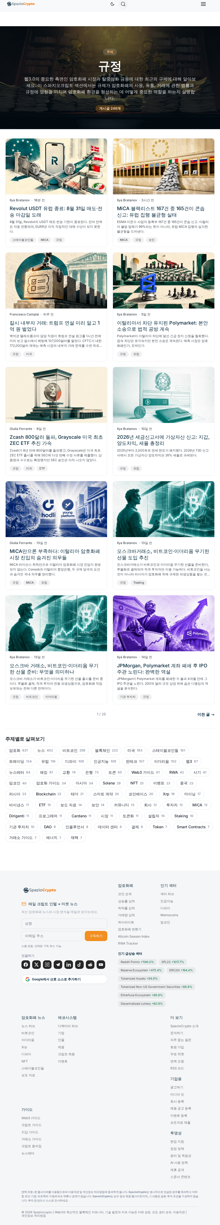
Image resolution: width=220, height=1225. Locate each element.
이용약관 (179, 1212)
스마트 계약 (103, 794)
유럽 (136, 354)
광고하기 (176, 1087)
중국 (184, 783)
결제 (135, 827)
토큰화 (128, 816)
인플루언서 (74, 827)
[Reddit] (90, 964)
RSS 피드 (177, 1068)
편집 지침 (177, 1141)
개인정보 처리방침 (33, 1216)
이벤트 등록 (178, 1116)
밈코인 (14, 783)
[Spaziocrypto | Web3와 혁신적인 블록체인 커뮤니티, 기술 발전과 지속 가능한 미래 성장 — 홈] (64, 890)
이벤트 (158, 783)
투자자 (172, 805)
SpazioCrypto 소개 (184, 1026)
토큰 (112, 772)
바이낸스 (16, 805)
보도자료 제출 (180, 1122)
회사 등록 (177, 1101)
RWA (173, 772)
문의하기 (176, 1033)
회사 (148, 805)
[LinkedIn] (68, 964)
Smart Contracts (191, 827)
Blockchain (46, 794)
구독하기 (96, 936)
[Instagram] (47, 964)
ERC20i (181, 970)
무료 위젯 (177, 1054)
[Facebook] (25, 964)
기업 (61, 1033)
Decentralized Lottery (142, 1004)
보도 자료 (68, 805)
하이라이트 (126, 922)
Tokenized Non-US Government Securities (156, 987)
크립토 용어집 (31, 1146)
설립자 (153, 816)
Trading (138, 582)
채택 (74, 837)
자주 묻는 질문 (180, 1040)
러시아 (14, 794)
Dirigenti (16, 816)
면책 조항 (177, 1061)
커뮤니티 (121, 805)
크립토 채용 (66, 1054)
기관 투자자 (127, 697)
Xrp (166, 794)
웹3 (189, 761)
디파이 (70, 761)
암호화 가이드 (48, 783)
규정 (59, 240)
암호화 (14, 750)
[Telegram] (58, 964)
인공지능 (101, 761)
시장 (104, 816)
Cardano (79, 816)
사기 (197, 772)
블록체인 (102, 750)
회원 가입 (177, 1047)
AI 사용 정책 (179, 1163)
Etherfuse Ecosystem (142, 995)
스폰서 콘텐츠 (180, 1177)
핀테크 (131, 761)
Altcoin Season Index (134, 936)
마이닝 (190, 794)
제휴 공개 (177, 1170)
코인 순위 (125, 894)
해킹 (43, 772)
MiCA (45, 240)
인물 (61, 1040)
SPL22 (173, 962)
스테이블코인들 (23, 240)
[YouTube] (101, 964)
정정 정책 (177, 1149)
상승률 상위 (126, 901)
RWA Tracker (128, 943)
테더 (74, 794)
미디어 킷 (177, 1094)
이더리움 (51, 697)
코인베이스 (138, 794)
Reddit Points (137, 962)
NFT (134, 783)
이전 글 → (206, 714)
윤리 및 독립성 (180, 1156)
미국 (29, 354)
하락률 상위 (126, 908)
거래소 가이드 (21, 837)
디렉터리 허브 (68, 1026)
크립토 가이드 (31, 1125)
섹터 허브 (167, 894)
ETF (42, 468)
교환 (66, 772)
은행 (89, 772)
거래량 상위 (126, 915)
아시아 (81, 783)
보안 (152, 240)
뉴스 (41, 750)
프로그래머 (48, 816)
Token (158, 827)
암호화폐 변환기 (129, 929)
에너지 (51, 837)
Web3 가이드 (142, 772)
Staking (181, 816)
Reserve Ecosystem (141, 970)
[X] (36, 964)
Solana (109, 783)
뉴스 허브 (28, 1026)
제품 (61, 1047)
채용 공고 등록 (180, 1108)
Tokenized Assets (139, 978)
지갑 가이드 (29, 1132)
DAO (48, 827)
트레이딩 (16, 761)
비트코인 (32, 697)
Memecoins (169, 915)
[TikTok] (79, 964)
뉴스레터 (16, 772)
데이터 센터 (108, 827)
